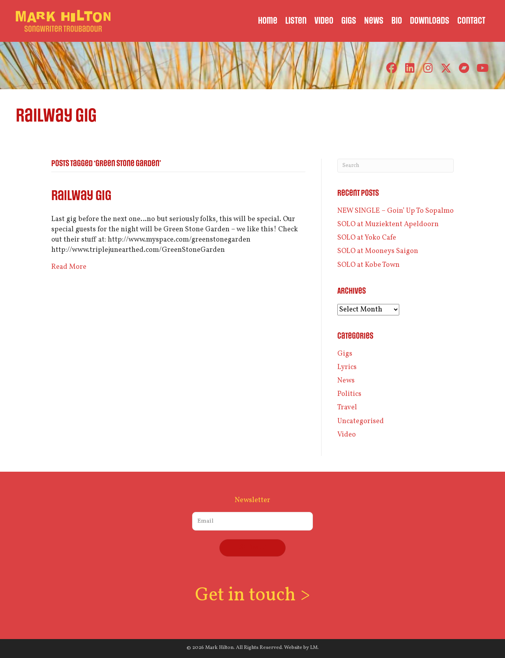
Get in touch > (252, 595)
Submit (252, 548)
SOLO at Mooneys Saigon (377, 251)
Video (346, 435)
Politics (349, 394)
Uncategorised (360, 421)
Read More (68, 267)
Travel (347, 407)
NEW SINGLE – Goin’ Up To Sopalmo (395, 211)
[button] (391, 68)
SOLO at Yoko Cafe (366, 238)
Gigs (344, 354)
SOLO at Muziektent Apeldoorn (388, 224)
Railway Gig (81, 195)
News (346, 381)
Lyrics (347, 367)
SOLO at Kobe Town (368, 265)
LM (314, 647)
